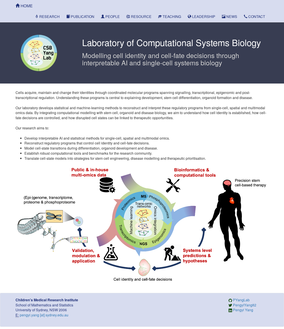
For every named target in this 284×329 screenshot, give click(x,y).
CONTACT (256, 16)
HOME (26, 5)
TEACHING (171, 16)
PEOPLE (112, 16)
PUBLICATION (82, 16)
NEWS (231, 16)
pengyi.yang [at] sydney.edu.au (44, 314)
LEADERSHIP (203, 16)
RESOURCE (141, 16)
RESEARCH (49, 16)
